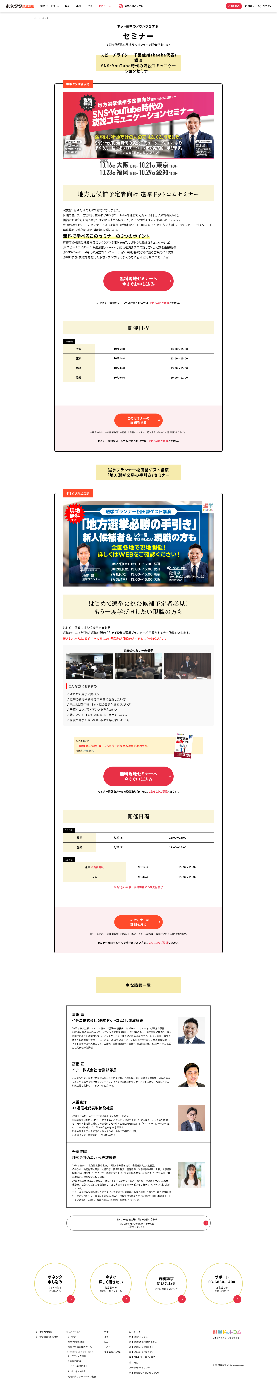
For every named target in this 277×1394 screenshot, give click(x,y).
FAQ (90, 6)
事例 (78, 6)
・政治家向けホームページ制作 (81, 1376)
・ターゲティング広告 (76, 1355)
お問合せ (250, 6)
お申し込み (234, 6)
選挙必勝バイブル (112, 1352)
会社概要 (133, 1362)
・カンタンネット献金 (76, 1371)
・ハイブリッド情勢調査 (77, 1366)
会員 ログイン (136, 1331)
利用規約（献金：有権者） (141, 1346)
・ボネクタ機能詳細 (75, 1341)
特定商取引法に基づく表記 (142, 1357)
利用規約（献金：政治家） (141, 1352)
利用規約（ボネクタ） (139, 1336)
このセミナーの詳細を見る (138, 420)
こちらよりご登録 (159, 303)
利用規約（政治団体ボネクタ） (143, 1341)
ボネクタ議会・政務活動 (47, 1336)
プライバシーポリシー (139, 1367)
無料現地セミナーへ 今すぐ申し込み (138, 776)
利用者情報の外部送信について (144, 1372)
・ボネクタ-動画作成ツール (79, 1346)
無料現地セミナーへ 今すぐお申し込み (138, 281)
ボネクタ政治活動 (77, 84)
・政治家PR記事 (74, 1361)
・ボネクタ (71, 1336)
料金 (67, 6)
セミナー (108, 1346)
